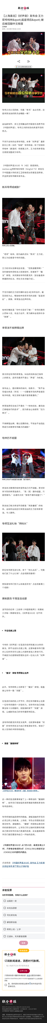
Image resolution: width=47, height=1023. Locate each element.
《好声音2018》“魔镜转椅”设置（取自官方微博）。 (20, 791)
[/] (23, 8)
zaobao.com (18, 1011)
